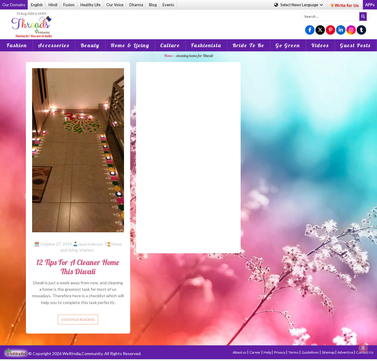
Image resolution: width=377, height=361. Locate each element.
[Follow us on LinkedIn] (340, 30)
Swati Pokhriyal (90, 244)
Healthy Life (90, 4)
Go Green (287, 45)
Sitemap (328, 352)
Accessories (54, 45)
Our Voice (114, 4)
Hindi (53, 4)
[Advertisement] (188, 20)
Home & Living (129, 45)
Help (268, 352)
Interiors (86, 250)
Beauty (90, 45)
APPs (370, 4)
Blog (153, 4)
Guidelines (311, 352)
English (37, 4)
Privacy (280, 352)
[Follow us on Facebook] (310, 30)
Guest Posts (355, 45)
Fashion (16, 45)
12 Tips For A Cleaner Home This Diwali (78, 266)
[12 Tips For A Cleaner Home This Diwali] (78, 149)
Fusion (69, 4)
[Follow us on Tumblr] (361, 30)
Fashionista (206, 45)
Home (168, 55)
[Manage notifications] (363, 348)
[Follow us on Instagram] (351, 30)
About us (240, 352)
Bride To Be (248, 45)
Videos (320, 45)
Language (299, 4)
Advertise (346, 352)
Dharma (136, 4)
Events (168, 4)
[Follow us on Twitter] (320, 30)
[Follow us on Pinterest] (330, 30)
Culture (170, 45)
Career (255, 352)
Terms (293, 352)
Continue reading (78, 319)
